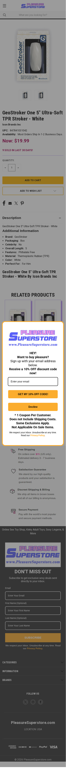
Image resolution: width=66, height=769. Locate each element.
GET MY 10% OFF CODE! (33, 394)
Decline (33, 407)
